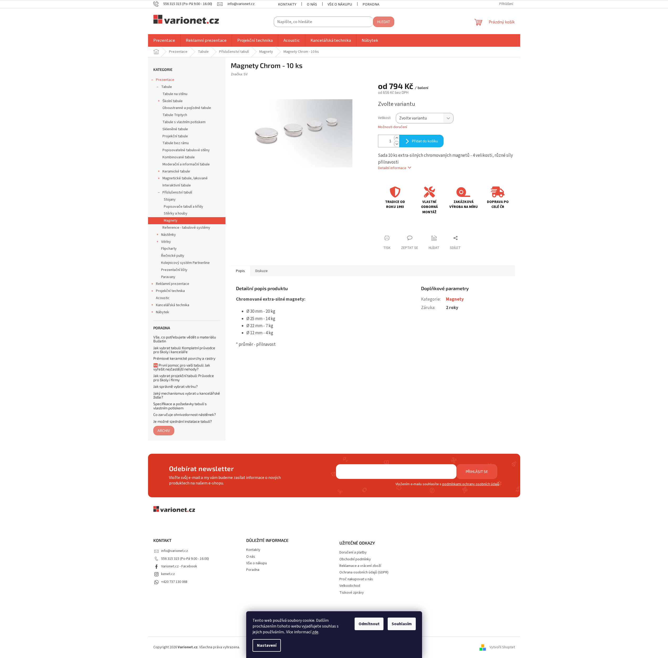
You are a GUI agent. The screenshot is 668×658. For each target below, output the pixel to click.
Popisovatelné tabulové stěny (186, 150)
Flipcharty (169, 248)
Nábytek (162, 312)
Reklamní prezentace (172, 283)
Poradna (370, 4)
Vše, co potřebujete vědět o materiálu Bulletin (184, 339)
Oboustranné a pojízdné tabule (186, 108)
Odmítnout (369, 624)
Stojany (170, 199)
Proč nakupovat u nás (356, 579)
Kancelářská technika (172, 305)
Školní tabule (172, 101)
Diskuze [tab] (261, 271)
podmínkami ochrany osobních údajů (470, 484)
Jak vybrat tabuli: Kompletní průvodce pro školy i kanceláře (184, 350)
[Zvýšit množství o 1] (396, 138)
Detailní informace (392, 168)
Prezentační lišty (174, 270)
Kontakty (287, 4)
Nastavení (266, 645)
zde (315, 632)
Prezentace (165, 79)
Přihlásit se (477, 471)
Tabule (166, 87)
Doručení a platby (353, 552)
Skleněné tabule (175, 129)
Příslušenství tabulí (177, 192)
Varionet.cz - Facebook (179, 566)
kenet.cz (168, 574)
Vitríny (166, 241)
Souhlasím (402, 624)
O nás (312, 4)
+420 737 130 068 (174, 581)
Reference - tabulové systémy (186, 227)
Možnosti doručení (392, 127)
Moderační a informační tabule (186, 164)
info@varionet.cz (174, 550)
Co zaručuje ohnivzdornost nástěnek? (184, 414)
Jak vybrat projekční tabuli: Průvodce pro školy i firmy (183, 378)
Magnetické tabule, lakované (185, 178)
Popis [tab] (240, 271)
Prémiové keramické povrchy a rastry (184, 358)
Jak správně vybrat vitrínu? (175, 386)
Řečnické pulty (172, 255)
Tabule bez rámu (175, 143)
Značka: (239, 74)
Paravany (168, 277)
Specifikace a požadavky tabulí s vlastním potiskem (180, 406)
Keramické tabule (176, 171)
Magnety (170, 220)
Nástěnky (168, 234)
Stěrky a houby (175, 213)
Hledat (383, 21)
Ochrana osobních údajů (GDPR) (363, 572)
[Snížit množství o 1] (396, 144)
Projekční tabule (175, 136)
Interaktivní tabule (176, 185)
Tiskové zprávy (351, 592)
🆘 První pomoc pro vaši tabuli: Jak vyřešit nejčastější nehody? (181, 367)
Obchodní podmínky (355, 559)
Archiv (163, 430)
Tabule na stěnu (174, 94)
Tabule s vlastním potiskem (184, 122)
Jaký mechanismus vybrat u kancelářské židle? (186, 395)
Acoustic (163, 298)
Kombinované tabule (178, 157)
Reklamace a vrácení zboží (360, 565)
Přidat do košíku (425, 141)
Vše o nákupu (340, 4)
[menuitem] (164, 40)
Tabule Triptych (174, 115)
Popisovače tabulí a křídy (183, 206)
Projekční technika (170, 291)
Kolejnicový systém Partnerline (185, 262)
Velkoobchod (349, 585)
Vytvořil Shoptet (502, 647)
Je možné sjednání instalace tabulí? (182, 421)
